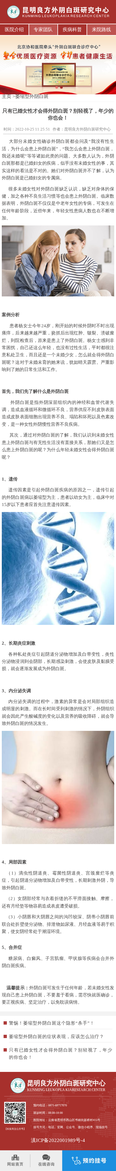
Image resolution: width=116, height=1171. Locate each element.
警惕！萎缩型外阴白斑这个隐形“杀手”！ (52, 1023)
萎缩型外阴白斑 (31, 96)
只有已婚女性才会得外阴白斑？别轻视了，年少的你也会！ (60, 1054)
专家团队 (43, 29)
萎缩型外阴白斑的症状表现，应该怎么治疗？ (56, 1036)
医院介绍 (14, 29)
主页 (6, 96)
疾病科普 (72, 29)
